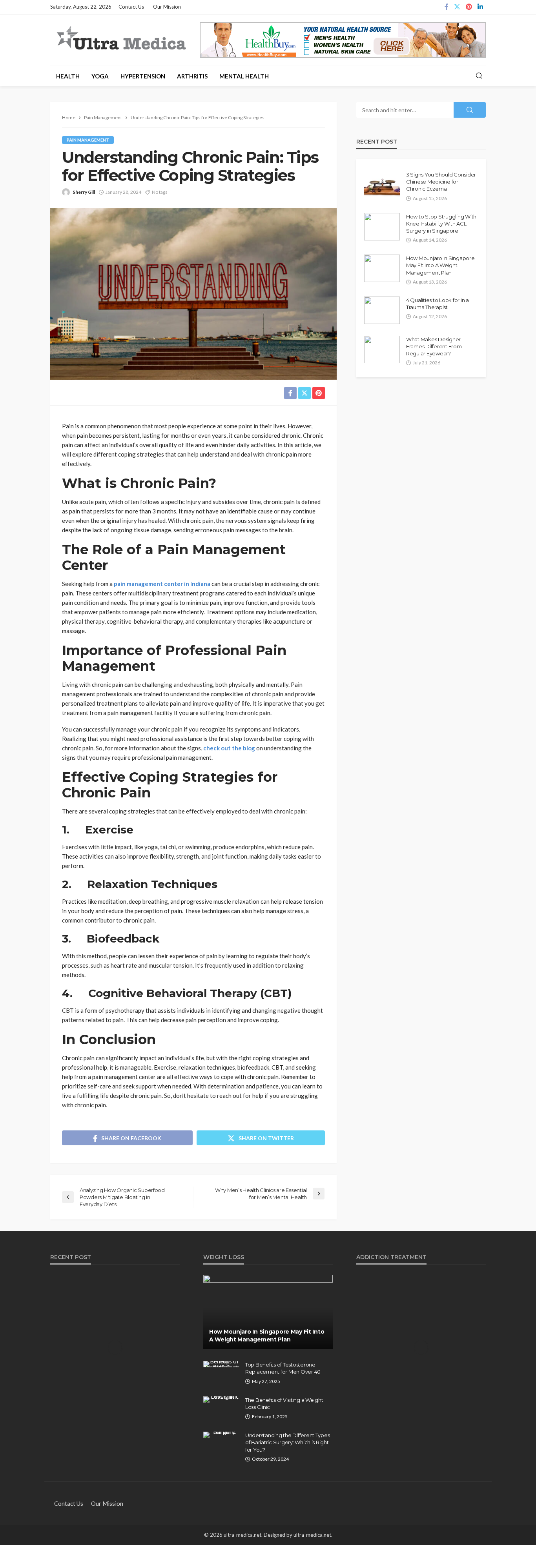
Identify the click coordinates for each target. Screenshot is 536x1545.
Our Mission (167, 7)
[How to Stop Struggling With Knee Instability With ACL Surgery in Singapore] (382, 226)
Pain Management (88, 139)
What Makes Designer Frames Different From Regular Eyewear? (434, 346)
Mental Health (244, 76)
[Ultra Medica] (120, 38)
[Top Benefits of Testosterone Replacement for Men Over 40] (221, 1364)
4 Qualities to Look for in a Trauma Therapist (437, 303)
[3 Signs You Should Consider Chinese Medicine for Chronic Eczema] (382, 184)
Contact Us (131, 7)
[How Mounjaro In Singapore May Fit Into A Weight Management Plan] (382, 268)
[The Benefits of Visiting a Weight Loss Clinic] (221, 1399)
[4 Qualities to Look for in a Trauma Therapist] (382, 310)
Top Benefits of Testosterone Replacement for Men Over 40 (283, 1368)
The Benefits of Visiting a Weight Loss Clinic (284, 1403)
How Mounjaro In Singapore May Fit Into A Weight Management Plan (440, 265)
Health (68, 76)
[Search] (479, 76)
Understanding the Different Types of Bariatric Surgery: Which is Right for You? (287, 1442)
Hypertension (142, 76)
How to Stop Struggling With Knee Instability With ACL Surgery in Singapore (441, 223)
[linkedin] (480, 7)
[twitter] (457, 7)
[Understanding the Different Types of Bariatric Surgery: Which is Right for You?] (221, 1435)
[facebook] (446, 7)
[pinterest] (469, 7)
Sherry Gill (84, 192)
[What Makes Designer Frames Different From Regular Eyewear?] (382, 349)
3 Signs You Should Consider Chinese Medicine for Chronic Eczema (441, 181)
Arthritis (192, 76)
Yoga (100, 76)
